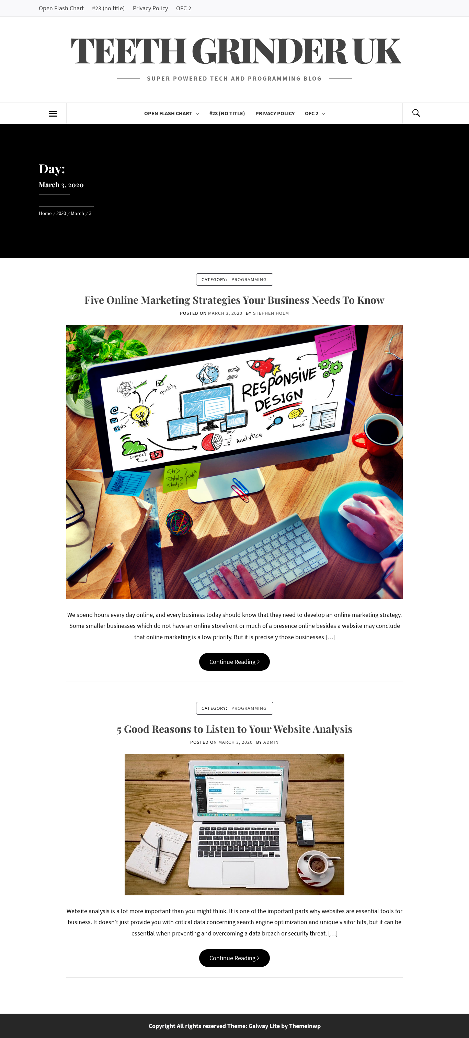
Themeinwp (305, 1026)
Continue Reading (232, 662)
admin (271, 742)
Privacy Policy (150, 8)
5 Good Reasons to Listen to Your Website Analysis (235, 729)
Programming (249, 279)
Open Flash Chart (61, 8)
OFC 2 (183, 8)
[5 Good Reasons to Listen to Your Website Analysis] (234, 824)
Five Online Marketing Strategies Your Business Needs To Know (234, 300)
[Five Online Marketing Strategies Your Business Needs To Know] (234, 461)
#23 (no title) (108, 8)
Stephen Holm (271, 313)
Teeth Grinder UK (234, 48)
